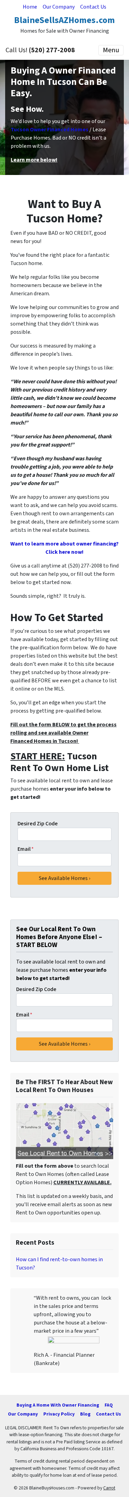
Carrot (109, 1488)
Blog (85, 1414)
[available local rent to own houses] (64, 1131)
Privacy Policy (59, 1414)
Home (30, 7)
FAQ (109, 1405)
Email (26, 849)
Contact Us (93, 7)
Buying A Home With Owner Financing (58, 1405)
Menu (111, 50)
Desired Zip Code (38, 823)
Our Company (59, 7)
